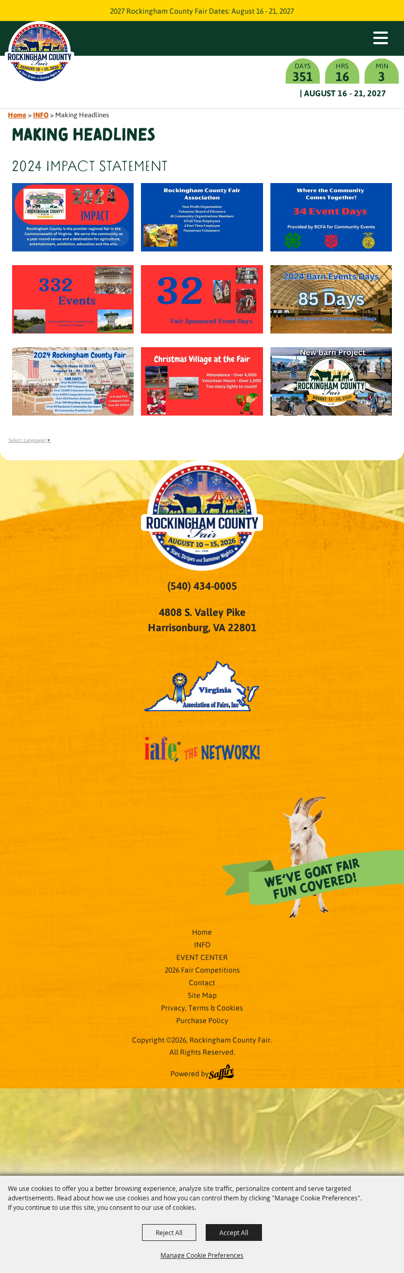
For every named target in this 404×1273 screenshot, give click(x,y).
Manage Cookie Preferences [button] (202, 1255)
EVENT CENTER (202, 957)
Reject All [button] (169, 1232)
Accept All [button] (233, 1232)
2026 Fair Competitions (202, 969)
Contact (202, 982)
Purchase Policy (202, 1020)
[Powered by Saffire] (221, 1073)
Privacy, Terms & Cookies (202, 1007)
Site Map (202, 994)
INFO (40, 114)
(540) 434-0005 (202, 585)
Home (17, 114)
